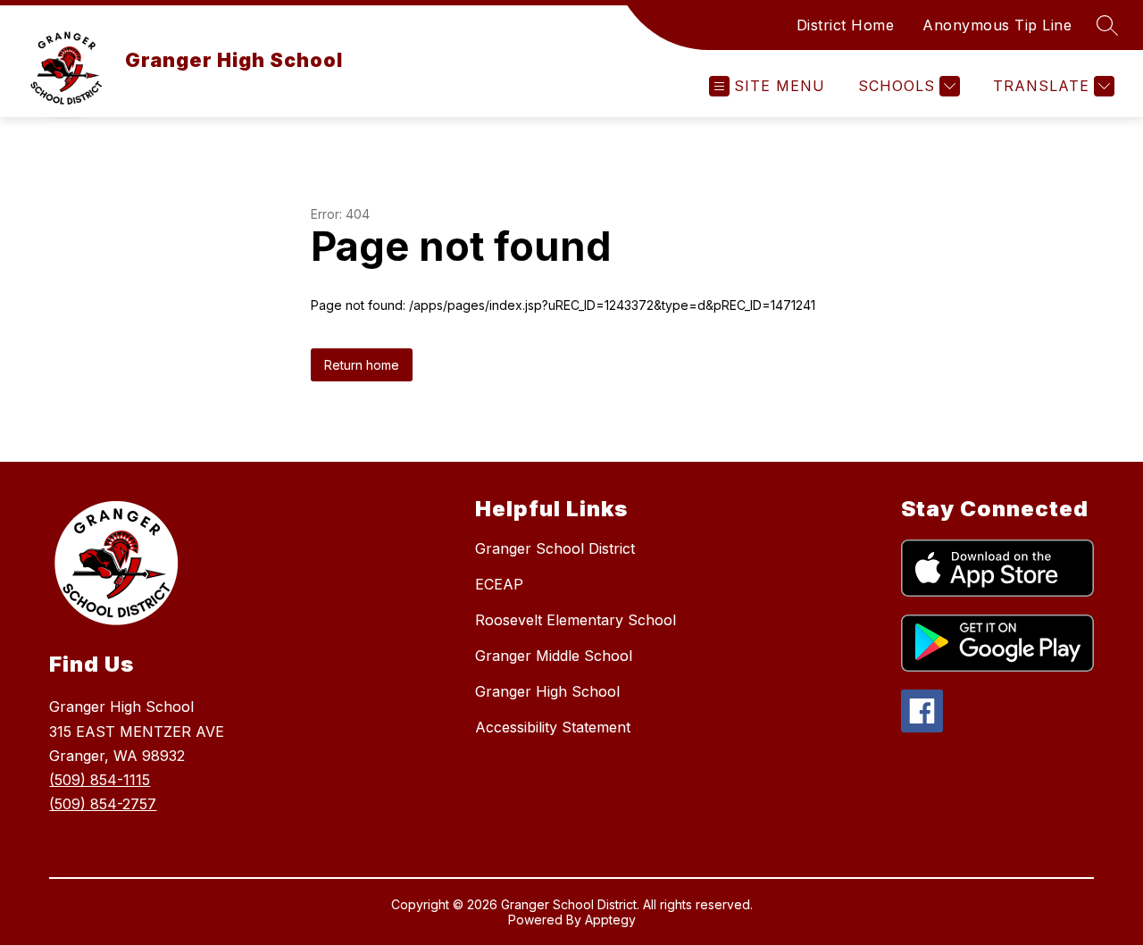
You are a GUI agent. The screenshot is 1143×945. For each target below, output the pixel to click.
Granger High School (547, 691)
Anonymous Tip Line (997, 25)
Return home (361, 364)
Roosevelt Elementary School (575, 620)
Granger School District (555, 548)
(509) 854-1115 (99, 780)
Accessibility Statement (552, 727)
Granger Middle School (553, 656)
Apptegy (610, 919)
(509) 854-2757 (102, 804)
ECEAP (499, 584)
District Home (846, 25)
